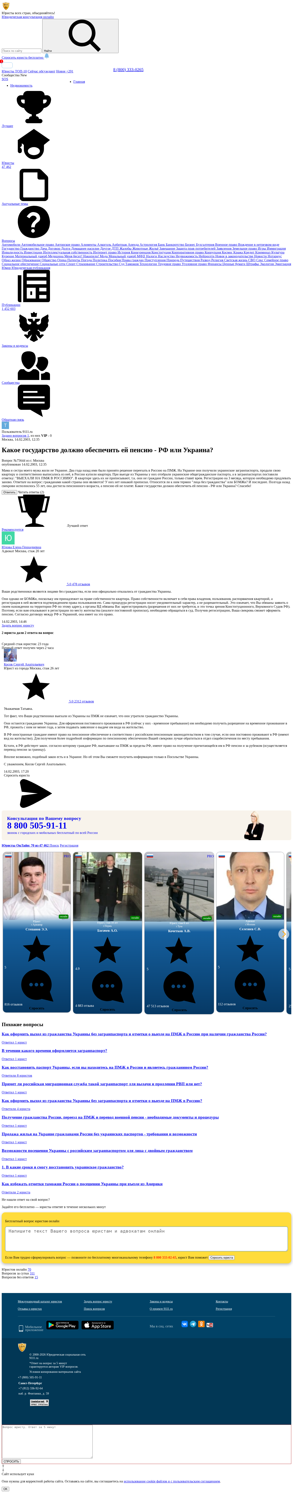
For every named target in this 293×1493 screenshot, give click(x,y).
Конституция (161, 252)
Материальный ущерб (31, 256)
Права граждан (133, 260)
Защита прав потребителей (196, 248)
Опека (62, 260)
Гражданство (30, 248)
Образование (32, 260)
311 (32, 1273)
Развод (206, 260)
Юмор (7, 268)
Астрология (149, 244)
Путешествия (190, 260)
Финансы (215, 264)
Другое (106, 248)
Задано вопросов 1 (15, 435)
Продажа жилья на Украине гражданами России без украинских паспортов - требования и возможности (99, 1134)
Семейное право (276, 260)
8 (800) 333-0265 (128, 69)
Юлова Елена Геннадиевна (21, 547)
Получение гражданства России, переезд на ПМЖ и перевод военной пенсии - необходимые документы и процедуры (110, 1117)
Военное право (226, 244)
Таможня (132, 264)
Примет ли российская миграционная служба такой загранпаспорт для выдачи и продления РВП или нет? (102, 1084)
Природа (173, 260)
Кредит (249, 252)
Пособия (115, 260)
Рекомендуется (12, 529)
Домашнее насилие (85, 248)
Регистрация (69, 845)
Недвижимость (187, 256)
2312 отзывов (81, 701)
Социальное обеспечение (21, 264)
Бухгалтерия (205, 244)
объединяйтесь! (43, 13)
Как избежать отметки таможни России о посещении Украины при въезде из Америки (82, 1184)
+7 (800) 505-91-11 (30, 1377)
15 (36, 1277)
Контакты (222, 1301)
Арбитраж (120, 244)
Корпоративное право (188, 252)
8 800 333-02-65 (165, 1257)
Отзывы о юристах (30, 1308)
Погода (87, 260)
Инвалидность (13, 252)
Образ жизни (12, 260)
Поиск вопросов (94, 1308)
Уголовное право (195, 264)
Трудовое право (170, 264)
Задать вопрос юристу (18, 625)
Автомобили (11, 244)
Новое (64, 71)
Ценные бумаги (234, 264)
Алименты (89, 244)
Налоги (152, 256)
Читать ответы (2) (31, 492)
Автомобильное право (38, 244)
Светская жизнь (236, 260)
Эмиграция (283, 264)
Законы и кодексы (161, 1301)
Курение (8, 256)
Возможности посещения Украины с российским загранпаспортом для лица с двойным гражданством (97, 1150)
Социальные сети (53, 264)
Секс (260, 260)
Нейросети (207, 256)
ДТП (115, 248)
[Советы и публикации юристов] (6, 9)
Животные (140, 248)
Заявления (224, 248)
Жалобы (125, 248)
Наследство (167, 256)
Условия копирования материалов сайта (55, 1371)
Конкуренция (141, 252)
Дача (44, 248)
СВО (252, 260)
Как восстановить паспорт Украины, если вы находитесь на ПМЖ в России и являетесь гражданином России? (105, 1067)
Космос (227, 252)
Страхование (86, 264)
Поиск (54, 845)
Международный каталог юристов (40, 1301)
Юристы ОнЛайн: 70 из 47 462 (26, 845)
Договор (54, 248)
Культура (277, 252)
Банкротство (175, 244)
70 (29, 1269)
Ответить (9, 492)
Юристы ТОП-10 (14, 71)
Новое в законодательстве (234, 256)
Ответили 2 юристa (16, 1192)
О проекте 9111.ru (161, 1308)
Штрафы (253, 264)
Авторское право (68, 244)
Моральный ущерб (123, 256)
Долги (66, 248)
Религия (217, 260)
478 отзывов (78, 584)
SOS (5, 79)
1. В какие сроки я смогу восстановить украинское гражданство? (63, 1167)
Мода (104, 256)
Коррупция (213, 252)
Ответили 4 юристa (16, 1109)
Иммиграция (276, 248)
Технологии (148, 264)
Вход (7, 65)
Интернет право (105, 252)
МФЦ (141, 256)
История (124, 252)
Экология (267, 264)
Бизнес (190, 244)
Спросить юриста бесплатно (23, 57)
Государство (11, 248)
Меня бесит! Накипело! (82, 256)
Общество (49, 260)
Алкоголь (104, 244)
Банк (162, 244)
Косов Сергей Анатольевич (24, 664)
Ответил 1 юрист (14, 1042)
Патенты (74, 260)
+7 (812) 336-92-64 (30, 1388)
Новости (261, 256)
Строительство (107, 264)
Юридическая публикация (31, 268)
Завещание (167, 248)
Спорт (71, 264)
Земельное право (245, 248)
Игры (262, 248)
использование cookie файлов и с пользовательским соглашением (172, 1481)
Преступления (155, 260)
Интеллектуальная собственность (68, 252)
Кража (238, 252)
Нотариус (275, 256)
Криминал (263, 252)
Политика (100, 260)
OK (5, 1489)
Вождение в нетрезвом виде (258, 244)
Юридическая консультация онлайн (28, 17)
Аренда (134, 244)
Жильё (154, 248)
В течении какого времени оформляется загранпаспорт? (54, 1050)
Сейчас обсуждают (41, 71)
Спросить (36, 1008)
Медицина (56, 256)
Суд (122, 264)
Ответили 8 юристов (17, 1075)
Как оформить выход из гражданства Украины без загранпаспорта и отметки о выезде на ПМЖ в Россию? (102, 1100)
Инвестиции (33, 252)
